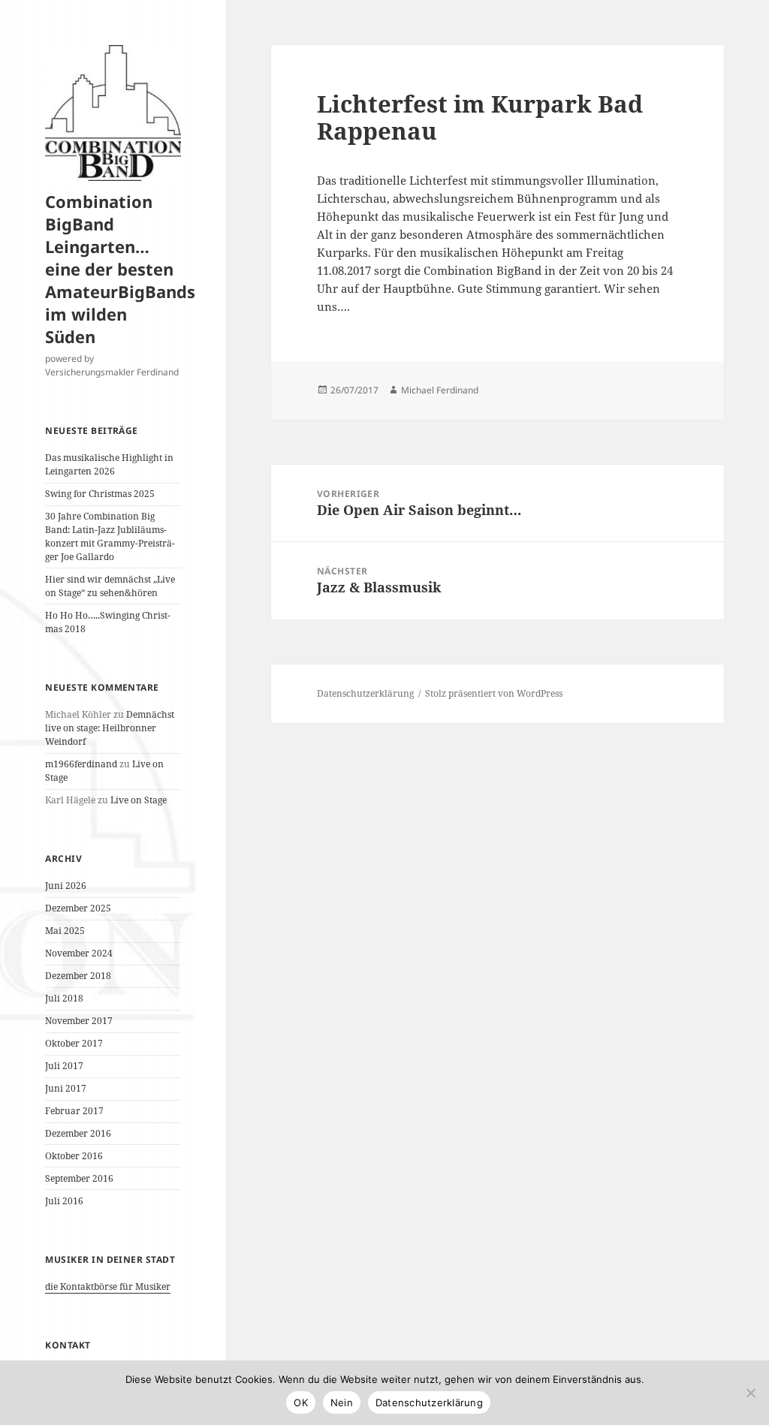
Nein (341, 1402)
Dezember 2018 (78, 975)
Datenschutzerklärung (365, 693)
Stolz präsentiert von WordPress (493, 693)
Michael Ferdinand (439, 390)
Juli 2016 (64, 1201)
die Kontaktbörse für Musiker (107, 1286)
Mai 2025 (65, 930)
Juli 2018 (64, 998)
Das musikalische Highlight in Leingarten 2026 (109, 464)
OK (301, 1402)
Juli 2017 (64, 1065)
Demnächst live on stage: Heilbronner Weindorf (109, 728)
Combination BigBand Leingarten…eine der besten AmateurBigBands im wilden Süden (120, 269)
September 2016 (79, 1178)
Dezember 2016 (78, 1133)
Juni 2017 (65, 1088)
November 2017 (79, 1020)
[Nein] (750, 1392)
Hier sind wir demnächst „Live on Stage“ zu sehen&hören (110, 586)
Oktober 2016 (74, 1155)
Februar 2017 (74, 1110)
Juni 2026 (65, 885)
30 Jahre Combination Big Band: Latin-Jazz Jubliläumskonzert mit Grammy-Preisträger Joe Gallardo (110, 536)
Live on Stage (138, 800)
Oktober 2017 (74, 1043)
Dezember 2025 (78, 908)
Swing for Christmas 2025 (100, 493)
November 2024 (79, 953)
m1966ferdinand (81, 764)
